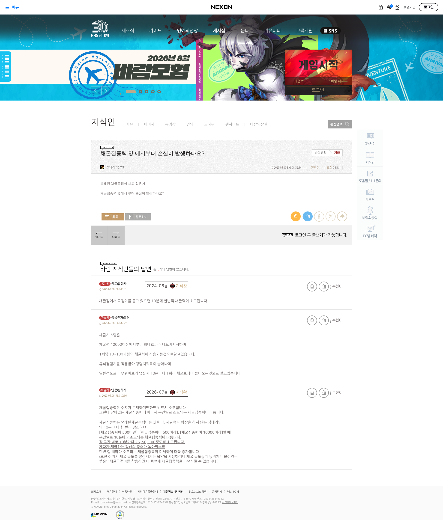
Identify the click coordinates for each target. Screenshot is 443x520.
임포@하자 (118, 283)
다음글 (116, 236)
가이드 (155, 30)
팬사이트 (232, 124)
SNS (330, 30)
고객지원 (304, 30)
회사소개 (96, 491)
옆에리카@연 (115, 167)
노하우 (209, 124)
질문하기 (138, 216)
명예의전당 (187, 30)
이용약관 (127, 491)
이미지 (149, 124)
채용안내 (112, 491)
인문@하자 (118, 390)
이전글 (99, 236)
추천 (324, 286)
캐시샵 (219, 30)
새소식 (128, 30)
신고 (312, 286)
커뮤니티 (272, 30)
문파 (245, 30)
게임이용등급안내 (148, 491)
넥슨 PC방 (233, 491)
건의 (189, 124)
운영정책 (217, 491)
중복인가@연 (120, 317)
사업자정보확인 (230, 502)
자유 (129, 124)
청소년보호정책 (198, 491)
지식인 (103, 122)
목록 (113, 216)
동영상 (170, 124)
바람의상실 (258, 124)
